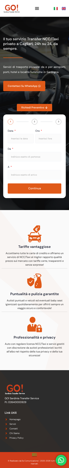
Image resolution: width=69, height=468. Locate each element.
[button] (37, 8)
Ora (37, 130)
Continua (34, 188)
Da (10, 149)
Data (11, 130)
